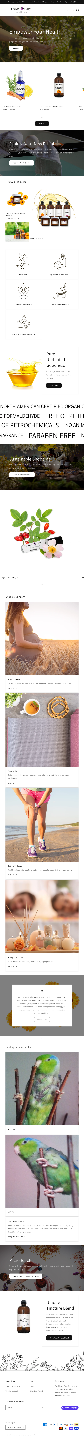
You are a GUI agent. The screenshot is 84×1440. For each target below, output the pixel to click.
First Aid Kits (35, 238)
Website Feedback (11, 1391)
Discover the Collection (22, 163)
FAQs (31, 1386)
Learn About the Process (22, 475)
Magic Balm (42, 1019)
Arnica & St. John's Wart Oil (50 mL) (51, 107)
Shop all (16, 48)
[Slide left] (37, 117)
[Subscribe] (42, 1407)
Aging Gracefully (9, 577)
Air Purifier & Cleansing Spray (11, 107)
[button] (6, 10)
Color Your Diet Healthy (13, 1386)
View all (42, 123)
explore (11, 688)
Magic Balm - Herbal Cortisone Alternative (15, 214)
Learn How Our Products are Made (26, 1276)
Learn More (54, 385)
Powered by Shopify (30, 1435)
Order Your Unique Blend (59, 1338)
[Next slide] (46, 1038)
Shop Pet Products (15, 1237)
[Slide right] (46, 117)
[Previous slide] (37, 1038)
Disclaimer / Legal (36, 1391)
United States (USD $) (14, 1427)
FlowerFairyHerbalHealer (17, 1435)
